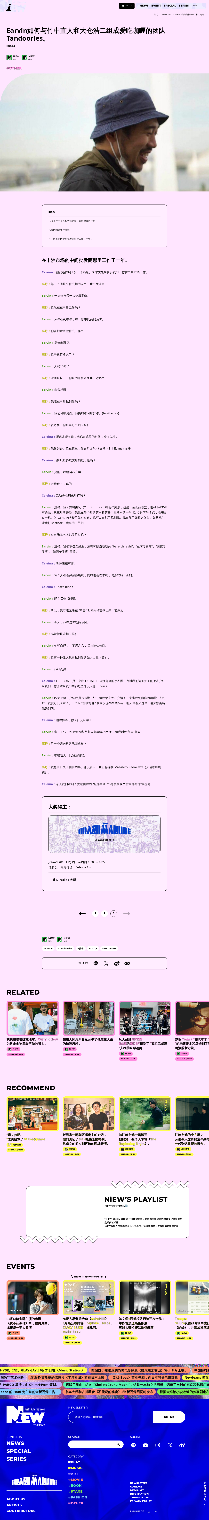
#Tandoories (65, 948)
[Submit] (119, 1444)
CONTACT (136, 1487)
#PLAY (74, 1462)
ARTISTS (14, 1505)
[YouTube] (145, 1446)
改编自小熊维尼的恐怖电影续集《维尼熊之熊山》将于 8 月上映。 (117, 1370)
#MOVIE (75, 1480)
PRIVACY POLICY (141, 1501)
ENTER (169, 1417)
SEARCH (74, 1437)
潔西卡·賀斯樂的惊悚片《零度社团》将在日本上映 (49, 1377)
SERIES (184, 6)
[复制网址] (127, 963)
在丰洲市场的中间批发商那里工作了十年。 (70, 238)
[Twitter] (170, 1446)
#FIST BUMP (109, 948)
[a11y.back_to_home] (13, 7)
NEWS (144, 6)
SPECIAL (170, 6)
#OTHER (75, 1503)
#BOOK (74, 1486)
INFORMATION (139, 1494)
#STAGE (75, 1491)
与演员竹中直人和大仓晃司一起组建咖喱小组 (71, 220)
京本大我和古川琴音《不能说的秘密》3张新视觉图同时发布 (95, 1392)
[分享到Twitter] (106, 963)
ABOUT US (16, 1499)
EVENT (156, 6)
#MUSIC (75, 1468)
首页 (156, 15)
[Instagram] (157, 1446)
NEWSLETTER (78, 1408)
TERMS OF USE (139, 1497)
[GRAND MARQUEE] (34, 1480)
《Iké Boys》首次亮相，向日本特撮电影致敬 (126, 1377)
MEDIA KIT (137, 1490)
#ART (73, 1474)
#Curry (93, 948)
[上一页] (82, 913)
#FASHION (77, 1497)
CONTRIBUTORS (21, 1511)
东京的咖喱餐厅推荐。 (60, 229)
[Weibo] (116, 963)
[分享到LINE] (96, 963)
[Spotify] (133, 1446)
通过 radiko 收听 (64, 880)
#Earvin (48, 948)
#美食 (81, 948)
